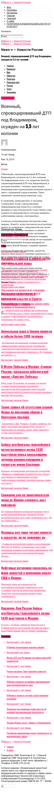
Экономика (11, 92)
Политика (11, 79)
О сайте (10, 21)
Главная (11, 15)
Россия (10, 85)
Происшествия (13, 82)
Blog (9, 7)
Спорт (9, 89)
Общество (11, 75)
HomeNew (12, 10)
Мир (8, 72)
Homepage (12, 13)
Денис (4, 169)
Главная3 (11, 18)
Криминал (11, 69)
